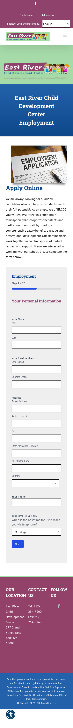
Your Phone (19, 496)
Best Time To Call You (24, 515)
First (14, 322)
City (14, 431)
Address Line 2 (19, 416)
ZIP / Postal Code (21, 461)
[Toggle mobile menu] (65, 35)
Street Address (19, 401)
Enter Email (18, 362)
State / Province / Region (25, 446)
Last (14, 337)
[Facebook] (59, 606)
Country (16, 475)
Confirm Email (19, 377)
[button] (11, 717)
